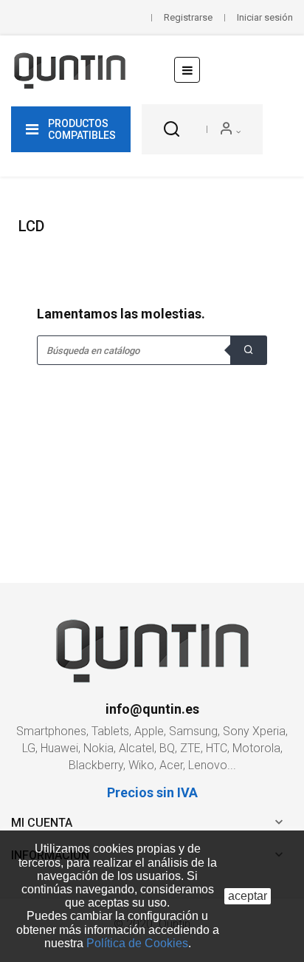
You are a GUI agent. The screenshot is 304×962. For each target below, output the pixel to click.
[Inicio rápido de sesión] (230, 129)
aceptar (247, 896)
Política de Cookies (137, 943)
